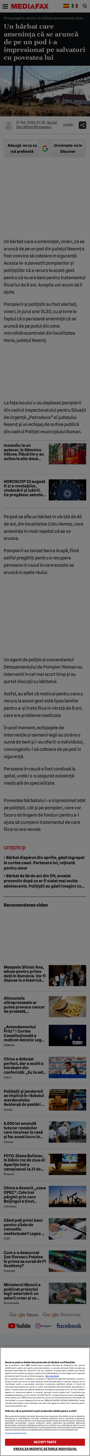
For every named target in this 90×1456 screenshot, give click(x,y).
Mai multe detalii (52, 1376)
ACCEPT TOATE (45, 1442)
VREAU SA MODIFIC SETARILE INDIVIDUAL (45, 1449)
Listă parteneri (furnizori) (15, 1433)
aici (24, 1395)
